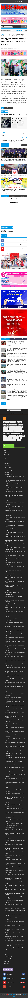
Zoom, (18, 48)
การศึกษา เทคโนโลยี (7, 424)
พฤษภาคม (7, 474)
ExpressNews (10, 30)
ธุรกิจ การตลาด (18, 428)
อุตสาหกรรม (16, 437)
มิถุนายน (7, 472)
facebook (23, 196)
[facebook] (6, 1)
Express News (6, 440)
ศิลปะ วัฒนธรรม (16, 435)
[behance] (17, 1)
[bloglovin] (12, 1)
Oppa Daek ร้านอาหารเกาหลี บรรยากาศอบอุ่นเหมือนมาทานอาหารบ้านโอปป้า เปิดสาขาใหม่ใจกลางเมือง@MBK (16, 360)
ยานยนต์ (5, 433)
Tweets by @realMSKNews (6, 406)
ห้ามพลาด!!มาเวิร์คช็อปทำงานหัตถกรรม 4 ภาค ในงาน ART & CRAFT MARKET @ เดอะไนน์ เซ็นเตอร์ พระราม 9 (17, 386)
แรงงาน (5, 435)
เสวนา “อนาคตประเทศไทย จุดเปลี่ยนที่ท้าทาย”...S (15, 765)
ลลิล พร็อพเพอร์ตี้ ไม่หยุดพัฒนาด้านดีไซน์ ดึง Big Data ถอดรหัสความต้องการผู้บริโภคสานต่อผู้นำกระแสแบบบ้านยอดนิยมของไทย (17, 391)
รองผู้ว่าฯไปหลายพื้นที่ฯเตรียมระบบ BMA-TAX (14, 823)
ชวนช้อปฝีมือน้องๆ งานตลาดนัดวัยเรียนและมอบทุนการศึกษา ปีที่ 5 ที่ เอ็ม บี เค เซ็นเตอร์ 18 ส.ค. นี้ (13, 190)
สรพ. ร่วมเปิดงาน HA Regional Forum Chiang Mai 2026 (13, 175)
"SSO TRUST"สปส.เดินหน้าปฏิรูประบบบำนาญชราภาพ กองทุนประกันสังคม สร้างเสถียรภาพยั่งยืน (17, 349)
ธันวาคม (7, 459)
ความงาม (5, 426)
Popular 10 (5, 338)
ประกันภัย (11, 431)
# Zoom (10, 108)
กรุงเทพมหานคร (6, 422)
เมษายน (7, 952)
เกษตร (15, 424)
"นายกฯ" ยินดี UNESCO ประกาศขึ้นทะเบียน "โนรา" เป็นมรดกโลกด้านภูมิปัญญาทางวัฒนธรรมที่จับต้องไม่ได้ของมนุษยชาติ (17, 355)
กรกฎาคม (7, 470)
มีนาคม (7, 954)
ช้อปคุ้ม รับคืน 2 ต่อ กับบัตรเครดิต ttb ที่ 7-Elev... (15, 908)
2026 (5, 450)
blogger (5, 196)
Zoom (10, 34)
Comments (23, 338)
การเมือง (14, 422)
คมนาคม (20, 424)
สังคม (23, 435)
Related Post (5, 145)
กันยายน (7, 465)
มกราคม (7, 958)
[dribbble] (13, 1)
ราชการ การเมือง (17, 433)
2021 (5, 963)
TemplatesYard (12, 994)
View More (24, 145)
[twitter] (8, 1)
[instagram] (19, 1)
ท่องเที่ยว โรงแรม (18, 426)
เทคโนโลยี (5, 428)
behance (14, 127)
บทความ (5, 431)
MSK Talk (14, 440)
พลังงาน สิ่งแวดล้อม (19, 431)
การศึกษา (19, 422)
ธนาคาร (11, 428)
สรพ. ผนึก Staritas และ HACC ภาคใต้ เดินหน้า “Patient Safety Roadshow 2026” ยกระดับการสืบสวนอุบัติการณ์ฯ (13, 160)
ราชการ (10, 433)
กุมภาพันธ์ (7, 956)
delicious (14, 124)
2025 (5, 452)
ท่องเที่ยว (11, 426)
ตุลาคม (6, 463)
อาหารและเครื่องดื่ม (7, 437)
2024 (5, 454)
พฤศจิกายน (7, 461)
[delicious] (21, 1)
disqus (13, 196)
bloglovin (20, 124)
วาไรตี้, (15, 48)
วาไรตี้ (6, 34)
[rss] (15, 1)
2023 (5, 457)
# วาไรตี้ (6, 108)
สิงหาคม (7, 467)
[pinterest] (10, 1)
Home (2, 34)
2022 (5, 961)
